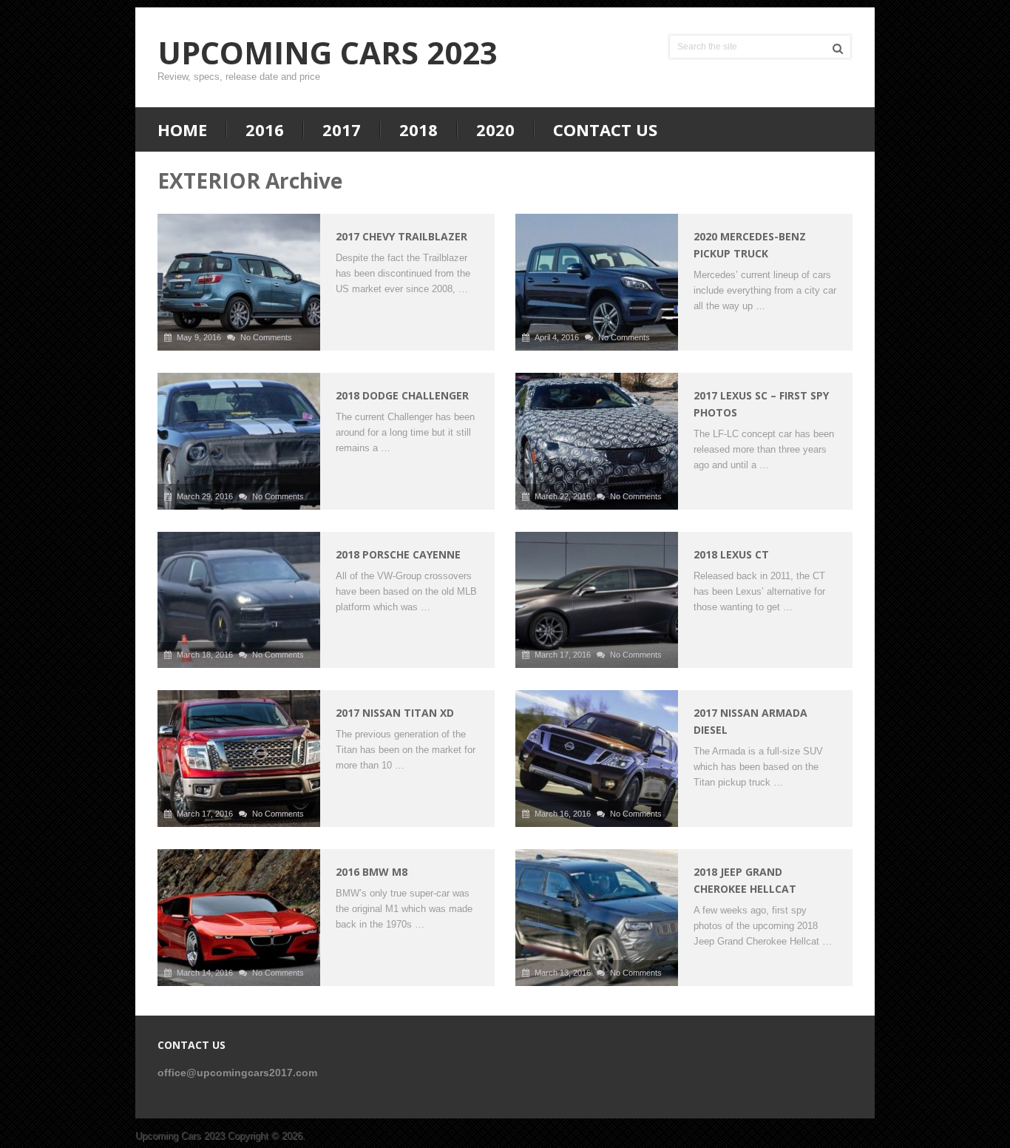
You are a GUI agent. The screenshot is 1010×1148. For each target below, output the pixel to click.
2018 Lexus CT (731, 554)
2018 (418, 129)
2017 (341, 129)
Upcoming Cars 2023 (327, 52)
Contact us (605, 129)
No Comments (266, 337)
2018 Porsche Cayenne (398, 554)
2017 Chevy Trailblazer (401, 236)
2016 (264, 129)
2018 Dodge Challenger (402, 395)
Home (182, 129)
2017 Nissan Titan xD (395, 713)
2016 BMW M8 (371, 872)
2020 (495, 129)
